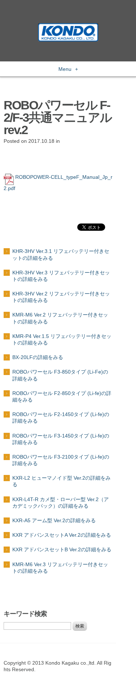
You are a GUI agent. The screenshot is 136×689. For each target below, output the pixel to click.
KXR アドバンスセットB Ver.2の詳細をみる (61, 549)
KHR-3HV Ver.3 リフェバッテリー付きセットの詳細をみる (61, 276)
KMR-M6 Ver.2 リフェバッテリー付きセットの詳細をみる (60, 318)
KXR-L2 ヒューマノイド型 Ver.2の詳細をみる (61, 481)
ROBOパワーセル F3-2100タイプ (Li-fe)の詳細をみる (60, 460)
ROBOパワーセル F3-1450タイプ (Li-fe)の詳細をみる (60, 439)
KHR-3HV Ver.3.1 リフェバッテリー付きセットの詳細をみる (60, 254)
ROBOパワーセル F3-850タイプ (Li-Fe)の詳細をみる (60, 375)
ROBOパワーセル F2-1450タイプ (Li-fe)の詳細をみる (60, 417)
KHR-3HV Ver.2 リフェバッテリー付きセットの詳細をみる (61, 297)
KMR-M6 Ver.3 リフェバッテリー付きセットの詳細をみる (60, 567)
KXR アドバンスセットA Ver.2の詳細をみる (61, 535)
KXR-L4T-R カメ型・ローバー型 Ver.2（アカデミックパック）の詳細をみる (60, 502)
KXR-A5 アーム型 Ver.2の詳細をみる (54, 520)
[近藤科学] (68, 26)
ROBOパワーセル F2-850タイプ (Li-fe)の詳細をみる (61, 396)
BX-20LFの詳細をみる (37, 357)
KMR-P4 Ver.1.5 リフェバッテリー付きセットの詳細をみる (61, 339)
